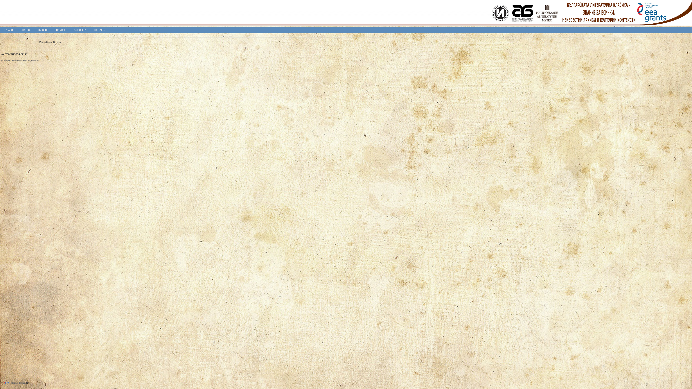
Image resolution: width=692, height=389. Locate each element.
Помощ (60, 30)
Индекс (25, 30)
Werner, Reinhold (31, 60)
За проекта (79, 30)
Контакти (99, 30)
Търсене (43, 30)
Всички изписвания (11, 60)
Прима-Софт (18, 383)
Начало (8, 30)
